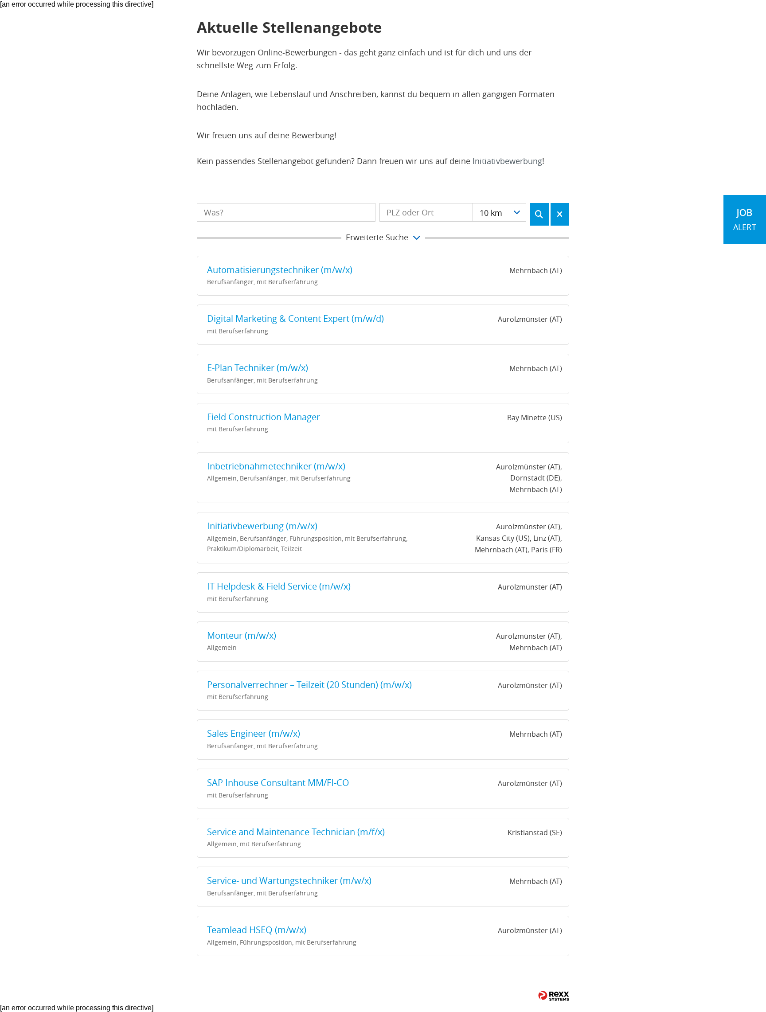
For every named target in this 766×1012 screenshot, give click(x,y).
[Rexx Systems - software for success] (553, 996)
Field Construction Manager (263, 417)
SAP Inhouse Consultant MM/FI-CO (278, 783)
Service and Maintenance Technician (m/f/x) (296, 832)
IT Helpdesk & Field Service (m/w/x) (279, 586)
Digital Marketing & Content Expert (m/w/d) (295, 318)
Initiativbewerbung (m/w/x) (262, 526)
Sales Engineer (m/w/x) (253, 733)
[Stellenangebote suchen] (539, 214)
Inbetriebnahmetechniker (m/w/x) (276, 466)
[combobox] (499, 212)
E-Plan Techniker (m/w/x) (257, 368)
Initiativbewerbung (507, 161)
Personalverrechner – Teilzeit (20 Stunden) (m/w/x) (309, 685)
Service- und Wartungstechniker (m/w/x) (289, 881)
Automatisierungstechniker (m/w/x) (279, 270)
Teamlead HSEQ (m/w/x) (256, 930)
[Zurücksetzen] (560, 214)
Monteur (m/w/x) (241, 635)
